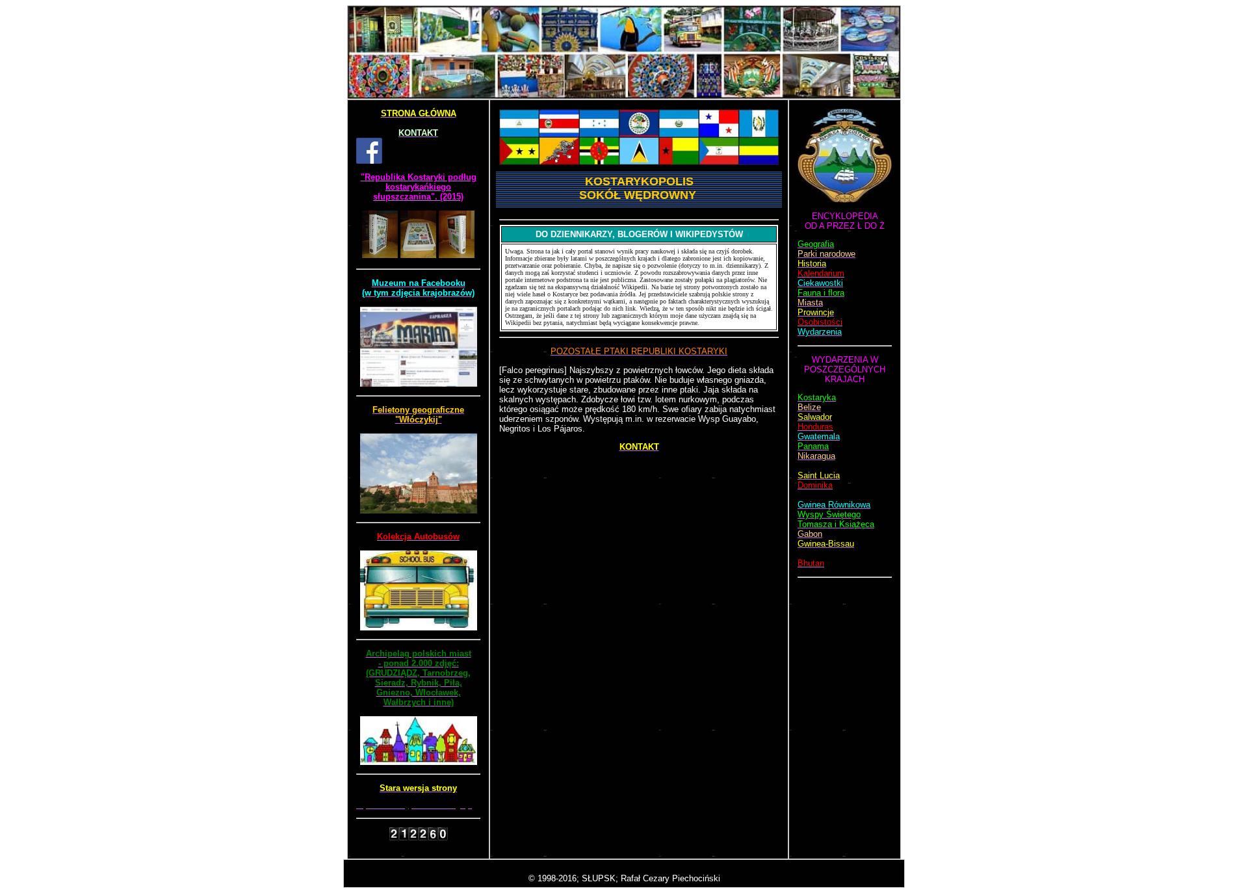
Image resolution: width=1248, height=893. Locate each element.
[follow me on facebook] (369, 161)
